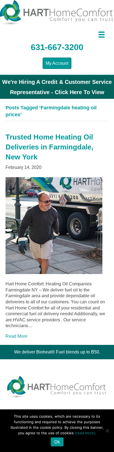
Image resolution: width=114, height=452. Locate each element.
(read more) (85, 433)
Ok (57, 442)
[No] (107, 430)
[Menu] (101, 35)
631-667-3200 (57, 47)
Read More (16, 336)
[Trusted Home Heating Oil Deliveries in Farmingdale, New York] (54, 225)
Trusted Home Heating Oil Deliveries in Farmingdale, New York (49, 147)
